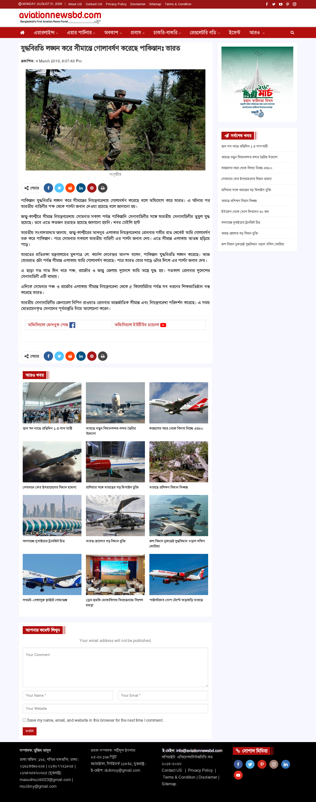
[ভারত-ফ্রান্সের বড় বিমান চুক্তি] (115, 515)
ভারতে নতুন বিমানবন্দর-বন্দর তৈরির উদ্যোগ (249, 157)
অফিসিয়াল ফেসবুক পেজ (48, 325)
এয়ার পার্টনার (79, 32)
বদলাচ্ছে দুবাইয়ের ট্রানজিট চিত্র (240, 222)
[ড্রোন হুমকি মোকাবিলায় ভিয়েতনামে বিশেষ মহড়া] (115, 574)
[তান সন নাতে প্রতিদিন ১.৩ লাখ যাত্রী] (52, 402)
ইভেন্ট (234, 32)
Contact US (94, 4)
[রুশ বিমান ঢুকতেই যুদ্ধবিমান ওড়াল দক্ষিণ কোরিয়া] (178, 515)
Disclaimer (137, 4)
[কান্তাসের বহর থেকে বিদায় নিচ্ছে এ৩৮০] (178, 402)
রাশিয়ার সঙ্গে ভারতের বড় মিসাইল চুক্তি (246, 190)
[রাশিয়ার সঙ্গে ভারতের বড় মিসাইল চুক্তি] (115, 461)
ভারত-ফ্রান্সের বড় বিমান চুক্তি (239, 233)
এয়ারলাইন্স (44, 32)
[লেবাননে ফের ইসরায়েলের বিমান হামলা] (52, 461)
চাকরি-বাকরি (165, 32)
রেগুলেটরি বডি (203, 32)
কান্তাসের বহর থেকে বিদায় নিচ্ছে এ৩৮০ (246, 168)
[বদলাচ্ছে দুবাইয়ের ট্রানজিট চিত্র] (52, 515)
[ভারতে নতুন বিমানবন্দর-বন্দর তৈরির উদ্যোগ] (115, 402)
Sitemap (155, 4)
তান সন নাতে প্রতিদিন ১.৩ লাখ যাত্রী (244, 146)
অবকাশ (111, 32)
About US (75, 4)
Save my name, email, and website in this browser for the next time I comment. (95, 720)
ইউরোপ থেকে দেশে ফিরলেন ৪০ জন (245, 211)
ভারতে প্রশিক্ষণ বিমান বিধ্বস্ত (239, 201)
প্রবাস (136, 32)
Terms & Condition (178, 4)
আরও (255, 32)
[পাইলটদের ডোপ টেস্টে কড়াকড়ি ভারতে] (178, 574)
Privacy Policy (116, 4)
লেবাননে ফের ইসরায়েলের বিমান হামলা (246, 179)
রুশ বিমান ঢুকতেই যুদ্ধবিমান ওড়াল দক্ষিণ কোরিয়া (252, 244)
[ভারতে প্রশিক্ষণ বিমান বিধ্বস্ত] (178, 461)
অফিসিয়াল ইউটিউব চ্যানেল (137, 325)
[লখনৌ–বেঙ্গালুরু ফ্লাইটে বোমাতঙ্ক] (52, 574)
